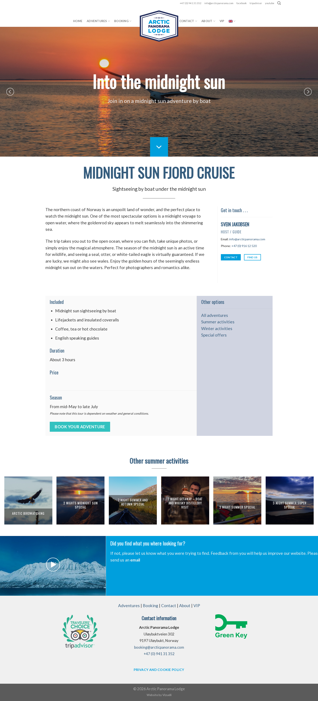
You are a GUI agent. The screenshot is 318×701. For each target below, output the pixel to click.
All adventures (214, 315)
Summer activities (217, 321)
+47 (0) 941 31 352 (190, 3)
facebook (241, 3)
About (206, 21)
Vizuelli (167, 695)
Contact (186, 21)
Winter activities (216, 328)
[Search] (279, 3)
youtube (269, 3)
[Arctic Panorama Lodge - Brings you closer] (159, 26)
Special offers (214, 334)
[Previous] (10, 92)
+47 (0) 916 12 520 (244, 246)
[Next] (308, 92)
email (135, 559)
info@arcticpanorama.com (218, 3)
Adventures (97, 21)
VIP (222, 21)
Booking (121, 21)
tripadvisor (256, 3)
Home (77, 21)
